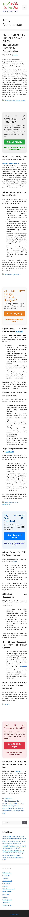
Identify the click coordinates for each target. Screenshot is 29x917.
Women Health (7, 905)
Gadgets (5, 878)
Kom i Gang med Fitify (14, 536)
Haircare (5, 886)
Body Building (6, 873)
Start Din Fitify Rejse (14, 745)
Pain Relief (5, 894)
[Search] (24, 823)
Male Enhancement (8, 889)
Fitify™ (4, 813)
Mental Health (7, 891)
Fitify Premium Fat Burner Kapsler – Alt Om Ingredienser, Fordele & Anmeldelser (14, 43)
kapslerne (23, 666)
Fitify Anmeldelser (10, 801)
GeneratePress (14, 914)
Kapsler (15, 561)
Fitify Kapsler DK (14, 803)
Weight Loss (8, 798)
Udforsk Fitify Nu (14, 142)
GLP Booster (6, 883)
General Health (7, 881)
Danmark (10, 451)
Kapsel (19, 331)
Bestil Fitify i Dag (14, 314)
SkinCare (5, 897)
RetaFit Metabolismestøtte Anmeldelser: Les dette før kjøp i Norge (13, 857)
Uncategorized (7, 900)
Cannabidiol (6, 875)
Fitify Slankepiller (18, 810)
